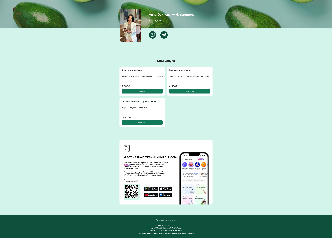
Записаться (142, 91)
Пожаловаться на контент (166, 220)
